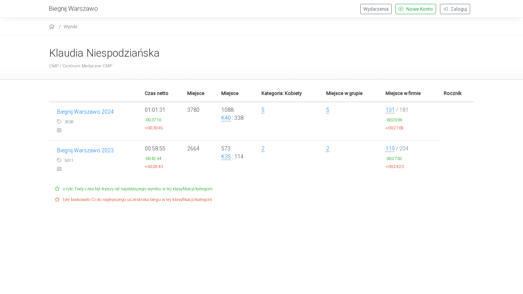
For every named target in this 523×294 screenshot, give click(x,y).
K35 (226, 157)
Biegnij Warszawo (73, 8)
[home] (52, 26)
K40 (226, 118)
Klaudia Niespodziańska (104, 53)
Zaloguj (458, 9)
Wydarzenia (376, 9)
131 (390, 110)
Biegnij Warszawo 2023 (85, 150)
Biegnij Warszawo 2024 (85, 112)
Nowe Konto (419, 9)
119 (390, 148)
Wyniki (70, 26)
